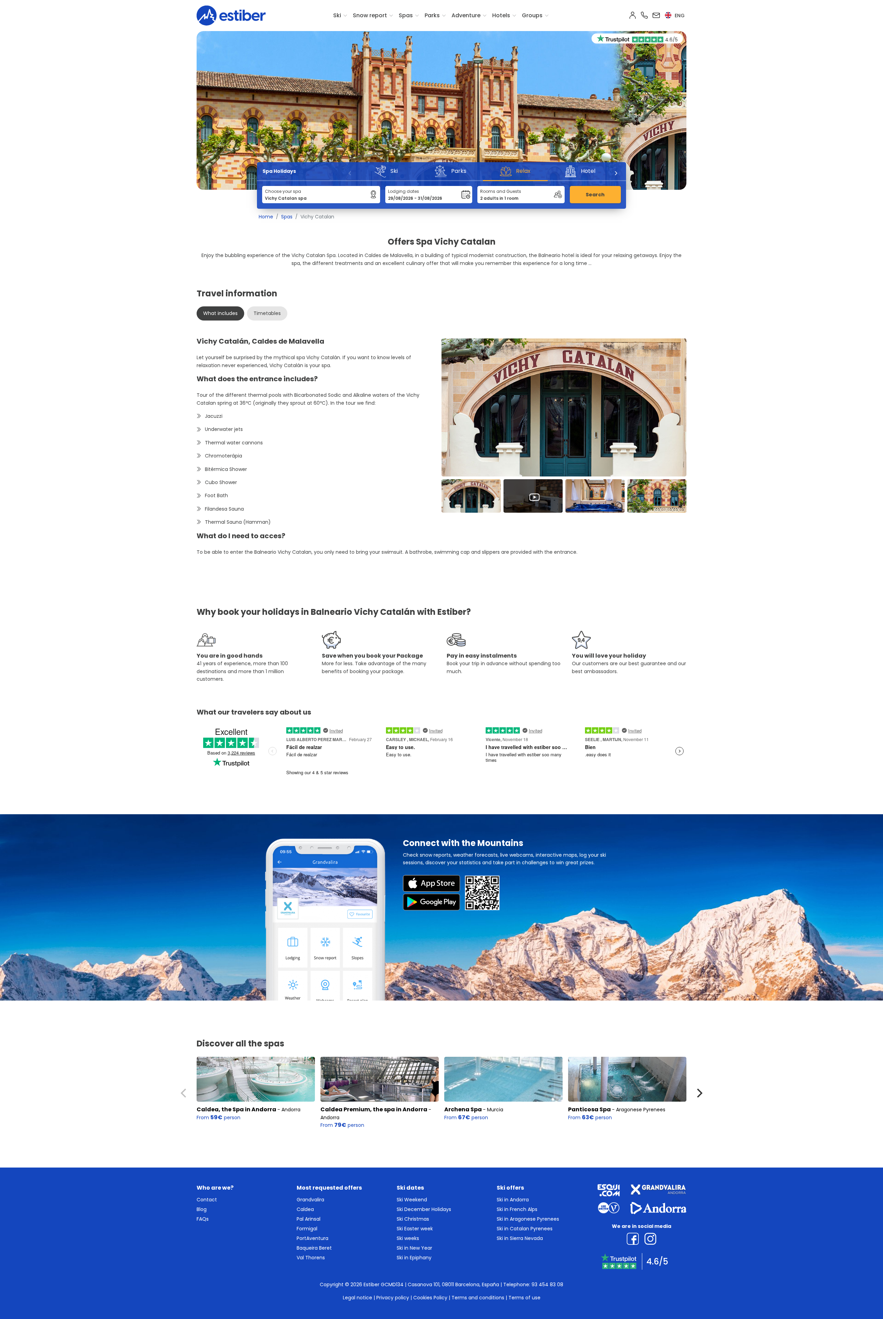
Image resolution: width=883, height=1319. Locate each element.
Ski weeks (408, 1238)
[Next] (615, 173)
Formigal (307, 1228)
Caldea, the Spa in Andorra (236, 1109)
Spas (406, 15)
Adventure (466, 15)
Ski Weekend (412, 1199)
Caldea (305, 1209)
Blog (202, 1209)
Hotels (501, 15)
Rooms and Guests (500, 191)
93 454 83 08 (547, 1284)
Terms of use (524, 1297)
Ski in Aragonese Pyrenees (528, 1218)
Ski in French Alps (517, 1209)
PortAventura (312, 1238)
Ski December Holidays (424, 1209)
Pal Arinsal (308, 1218)
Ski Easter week (415, 1228)
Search (595, 194)
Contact (207, 1199)
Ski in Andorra (513, 1199)
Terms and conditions (478, 1297)
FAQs (203, 1218)
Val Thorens (311, 1257)
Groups (532, 15)
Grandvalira (310, 1199)
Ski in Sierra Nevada (520, 1238)
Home (266, 216)
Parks (432, 15)
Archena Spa (463, 1109)
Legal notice (357, 1297)
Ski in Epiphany (414, 1257)
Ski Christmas (413, 1218)
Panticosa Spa (590, 1109)
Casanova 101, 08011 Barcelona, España (453, 1284)
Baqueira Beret (314, 1247)
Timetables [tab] (267, 313)
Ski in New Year (414, 1247)
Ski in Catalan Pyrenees (525, 1228)
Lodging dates (403, 191)
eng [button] (679, 15)
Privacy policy (392, 1297)
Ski (337, 15)
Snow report (370, 15)
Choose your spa (283, 191)
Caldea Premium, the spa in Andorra (373, 1109)
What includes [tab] (220, 313)
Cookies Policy (430, 1297)
